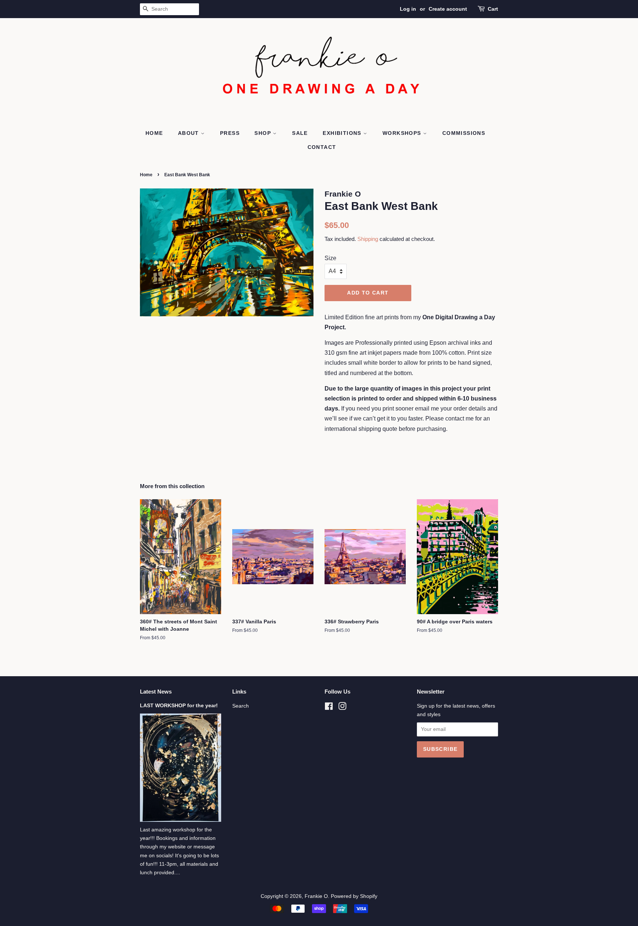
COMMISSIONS (463, 133)
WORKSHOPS (403, 133)
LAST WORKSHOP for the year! (179, 705)
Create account (448, 9)
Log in (408, 9)
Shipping (367, 239)
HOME (154, 133)
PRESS (230, 133)
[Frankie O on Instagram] (342, 708)
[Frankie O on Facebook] (329, 708)
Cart (493, 9)
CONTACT (322, 147)
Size (330, 258)
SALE (300, 133)
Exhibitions (343, 133)
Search (240, 706)
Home (146, 174)
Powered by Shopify (354, 896)
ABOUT (189, 133)
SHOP (263, 133)
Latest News (156, 691)
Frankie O (316, 896)
